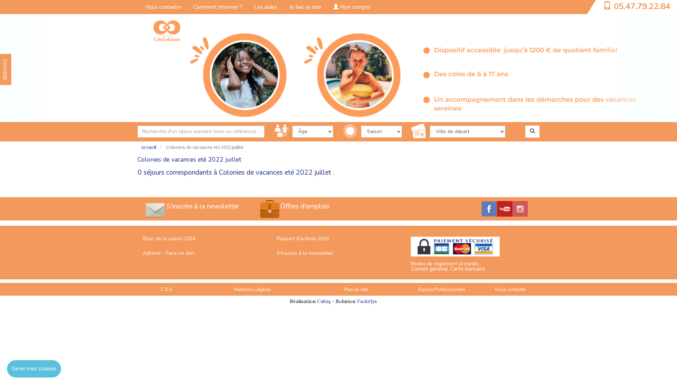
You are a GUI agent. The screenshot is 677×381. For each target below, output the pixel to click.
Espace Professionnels (441, 289)
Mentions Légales (252, 289)
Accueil (148, 147)
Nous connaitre (163, 7)
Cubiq (323, 301)
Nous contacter (510, 289)
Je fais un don (305, 7)
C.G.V (166, 289)
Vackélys (367, 301)
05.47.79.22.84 (642, 6)
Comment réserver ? (217, 7)
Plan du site (356, 289)
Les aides (265, 7)
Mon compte (354, 7)
